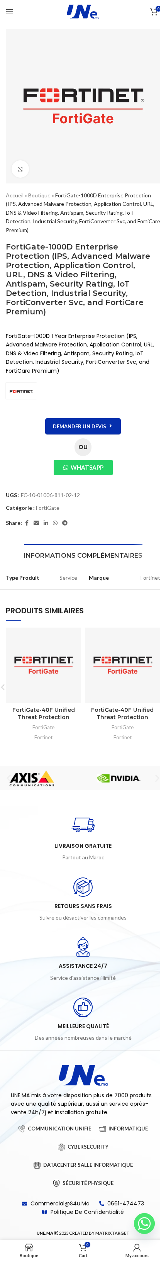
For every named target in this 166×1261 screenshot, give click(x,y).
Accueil (15, 195)
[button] (9, 778)
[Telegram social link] (65, 523)
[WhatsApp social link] (55, 523)
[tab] (83, 554)
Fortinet (43, 737)
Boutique (39, 195)
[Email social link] (36, 523)
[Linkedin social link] (46, 523)
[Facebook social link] (26, 523)
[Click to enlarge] (20, 169)
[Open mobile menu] (9, 11)
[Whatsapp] (144, 1223)
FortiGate (47, 507)
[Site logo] (83, 11)
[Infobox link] (83, 837)
